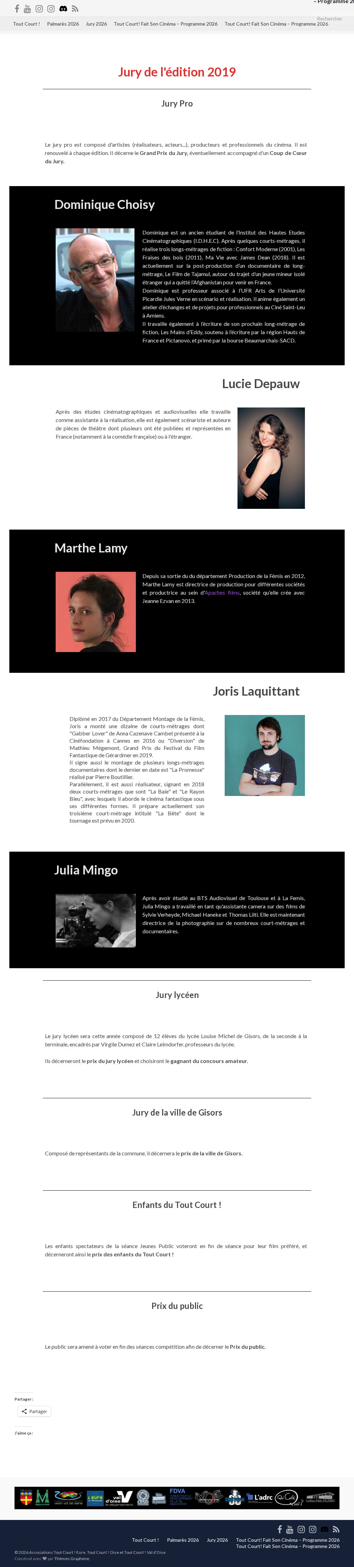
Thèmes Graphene (71, 1558)
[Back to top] (338, 1551)
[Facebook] (17, 7)
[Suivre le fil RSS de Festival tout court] (75, 7)
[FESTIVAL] (51, 7)
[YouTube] (27, 7)
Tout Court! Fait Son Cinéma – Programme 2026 (165, 24)
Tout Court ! (26, 24)
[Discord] (63, 7)
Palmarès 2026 (63, 24)
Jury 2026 (96, 24)
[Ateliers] (39, 7)
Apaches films (222, 592)
